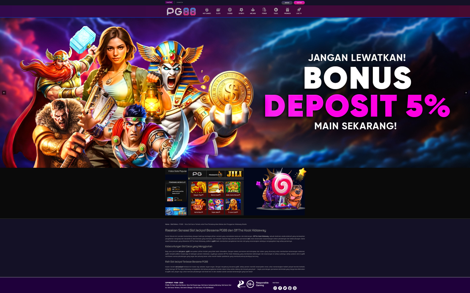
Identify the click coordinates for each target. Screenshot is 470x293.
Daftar (299, 3)
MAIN (198, 190)
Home (167, 224)
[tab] (197, 174)
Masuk (287, 3)
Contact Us (180, 2)
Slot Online (174, 224)
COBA (198, 184)
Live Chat (169, 2)
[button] (4, 93)
